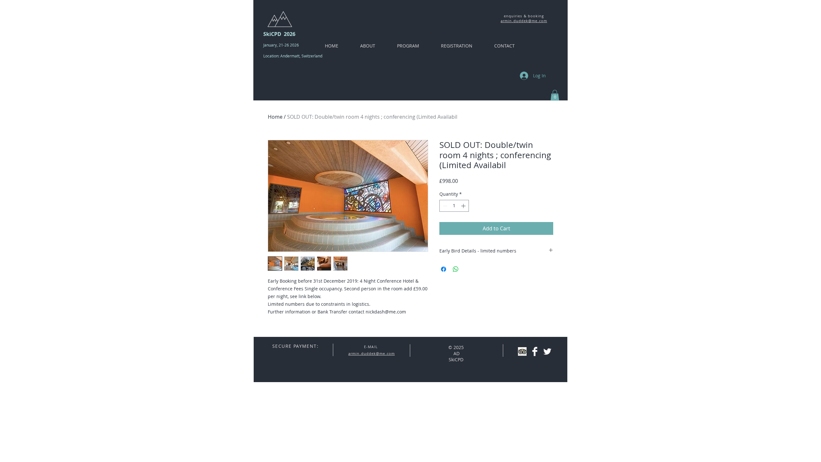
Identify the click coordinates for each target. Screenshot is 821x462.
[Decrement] (444, 205)
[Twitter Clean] (547, 351)
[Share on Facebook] (443, 269)
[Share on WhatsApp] (456, 269)
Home (275, 116)
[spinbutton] (454, 205)
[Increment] (464, 205)
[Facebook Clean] (534, 351)
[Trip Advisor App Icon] (522, 351)
